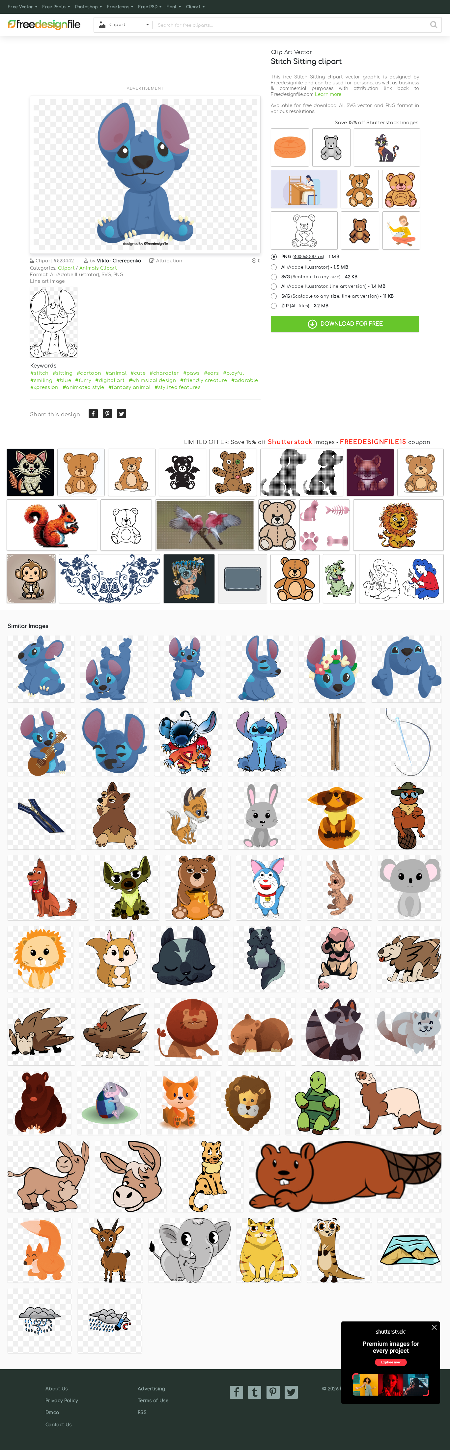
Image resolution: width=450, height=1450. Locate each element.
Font (172, 7)
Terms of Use (153, 1400)
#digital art (110, 380)
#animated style (83, 387)
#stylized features (178, 387)
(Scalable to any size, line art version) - (337, 296)
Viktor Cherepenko (119, 260)
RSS (142, 1412)
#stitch (39, 373)
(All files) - (305, 306)
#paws (191, 373)
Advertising (151, 1388)
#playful (233, 373)
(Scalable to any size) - (319, 277)
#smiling (41, 380)
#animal (116, 373)
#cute (138, 373)
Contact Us (58, 1424)
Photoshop (86, 7)
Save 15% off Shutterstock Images (376, 122)
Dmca (52, 1412)
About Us (56, 1388)
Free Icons (118, 7)
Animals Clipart (98, 268)
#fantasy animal (129, 387)
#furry (83, 380)
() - (310, 256)
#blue (63, 380)
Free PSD (148, 7)
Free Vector (20, 7)
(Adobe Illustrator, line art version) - (333, 286)
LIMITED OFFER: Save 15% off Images (259, 442)
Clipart (193, 7)
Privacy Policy (61, 1400)
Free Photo (54, 7)
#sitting (63, 373)
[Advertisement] (145, 64)
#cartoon (89, 373)
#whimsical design (152, 380)
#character (164, 373)
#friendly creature (203, 380)
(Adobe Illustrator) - (314, 267)
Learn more (328, 94)
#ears (211, 373)
